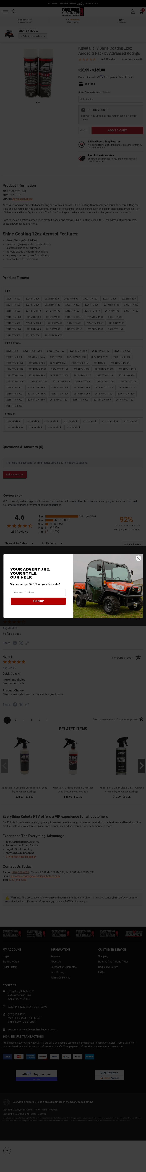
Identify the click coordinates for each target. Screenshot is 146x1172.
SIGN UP (38, 601)
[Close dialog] (138, 558)
